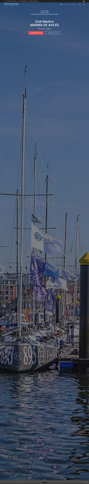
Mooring (74, 4)
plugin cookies (86, 482)
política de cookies (70, 481)
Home (61, 4)
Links (79, 4)
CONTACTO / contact (36, 33)
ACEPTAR (44, 482)
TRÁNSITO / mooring (53, 33)
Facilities (67, 4)
